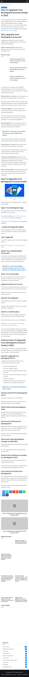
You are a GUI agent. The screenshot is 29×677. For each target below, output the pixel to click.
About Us (14, 674)
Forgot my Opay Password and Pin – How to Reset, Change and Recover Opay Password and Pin (21, 578)
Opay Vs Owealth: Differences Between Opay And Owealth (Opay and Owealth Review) (6, 556)
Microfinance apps (7, 666)
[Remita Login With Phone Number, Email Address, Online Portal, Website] (5, 70)
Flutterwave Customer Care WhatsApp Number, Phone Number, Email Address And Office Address (7, 578)
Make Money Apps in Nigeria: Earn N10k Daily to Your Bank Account (21, 542)
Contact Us (19, 674)
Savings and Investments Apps (10, 660)
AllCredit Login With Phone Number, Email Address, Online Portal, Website (17, 78)
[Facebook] (3, 491)
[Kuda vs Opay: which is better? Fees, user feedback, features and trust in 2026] (7, 589)
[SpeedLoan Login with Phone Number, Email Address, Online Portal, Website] (5, 62)
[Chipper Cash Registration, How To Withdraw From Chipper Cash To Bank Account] (21, 589)
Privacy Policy (8, 674)
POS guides (5, 664)
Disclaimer (25, 674)
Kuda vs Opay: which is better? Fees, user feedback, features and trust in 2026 (7, 599)
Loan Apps (5, 651)
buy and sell (5, 657)
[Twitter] (7, 491)
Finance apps (8, 4)
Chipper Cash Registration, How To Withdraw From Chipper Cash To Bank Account (21, 599)
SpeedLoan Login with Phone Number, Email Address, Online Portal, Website (17, 60)
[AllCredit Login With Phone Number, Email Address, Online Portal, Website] (5, 79)
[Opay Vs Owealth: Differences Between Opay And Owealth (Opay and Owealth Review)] (7, 546)
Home (3, 4)
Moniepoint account (8, 30)
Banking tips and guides (8, 649)
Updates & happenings (8, 655)
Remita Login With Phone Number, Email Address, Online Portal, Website (18, 69)
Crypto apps (6, 662)
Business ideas (6, 653)
